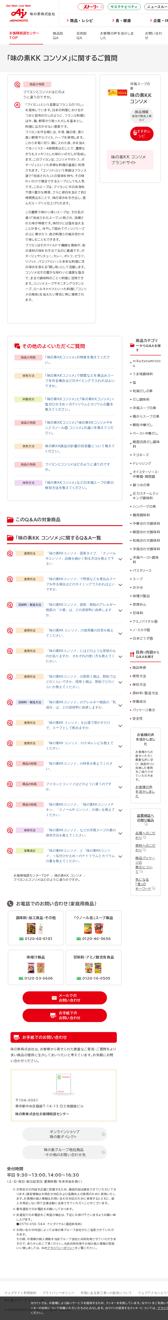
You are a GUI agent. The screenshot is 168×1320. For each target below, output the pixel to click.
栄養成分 (139, 701)
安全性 (138, 718)
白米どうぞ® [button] (143, 638)
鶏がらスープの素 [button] (146, 416)
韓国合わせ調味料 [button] (146, 532)
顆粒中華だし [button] (143, 425)
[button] (145, 391)
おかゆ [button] (138, 587)
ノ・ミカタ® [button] (141, 630)
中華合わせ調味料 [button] (146, 523)
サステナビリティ (124, 6)
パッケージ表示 (144, 710)
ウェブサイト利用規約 (20, 1293)
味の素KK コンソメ (68, 875)
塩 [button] (134, 382)
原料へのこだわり (145, 848)
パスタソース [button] (142, 570)
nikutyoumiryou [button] (147, 363)
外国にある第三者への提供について (106, 1293)
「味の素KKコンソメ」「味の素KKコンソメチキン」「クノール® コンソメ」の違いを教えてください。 (79, 428)
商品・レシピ (81, 20)
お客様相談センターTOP (31, 875)
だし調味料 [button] (141, 399)
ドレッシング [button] (142, 463)
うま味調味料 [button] (143, 374)
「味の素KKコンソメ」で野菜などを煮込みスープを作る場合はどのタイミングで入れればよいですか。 (80, 381)
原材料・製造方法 (145, 693)
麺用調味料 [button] (141, 515)
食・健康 (123, 20)
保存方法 (139, 684)
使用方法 (139, 676)
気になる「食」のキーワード (143, 884)
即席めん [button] (139, 604)
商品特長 (139, 667)
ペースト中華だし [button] (145, 433)
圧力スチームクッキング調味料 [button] (145, 496)
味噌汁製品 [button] (141, 596)
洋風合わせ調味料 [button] (146, 549)
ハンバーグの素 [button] (144, 506)
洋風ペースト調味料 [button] (146, 560)
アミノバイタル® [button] (145, 621)
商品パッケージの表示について (145, 864)
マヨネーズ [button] (141, 455)
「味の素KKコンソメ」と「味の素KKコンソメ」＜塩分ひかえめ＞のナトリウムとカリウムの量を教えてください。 (80, 404)
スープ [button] (138, 579)
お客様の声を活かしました (145, 791)
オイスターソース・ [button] (147, 474)
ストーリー (91, 6)
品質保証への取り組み (145, 818)
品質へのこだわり (145, 835)
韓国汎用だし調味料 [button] (146, 444)
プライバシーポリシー (61, 1248)
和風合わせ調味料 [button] (146, 540)
